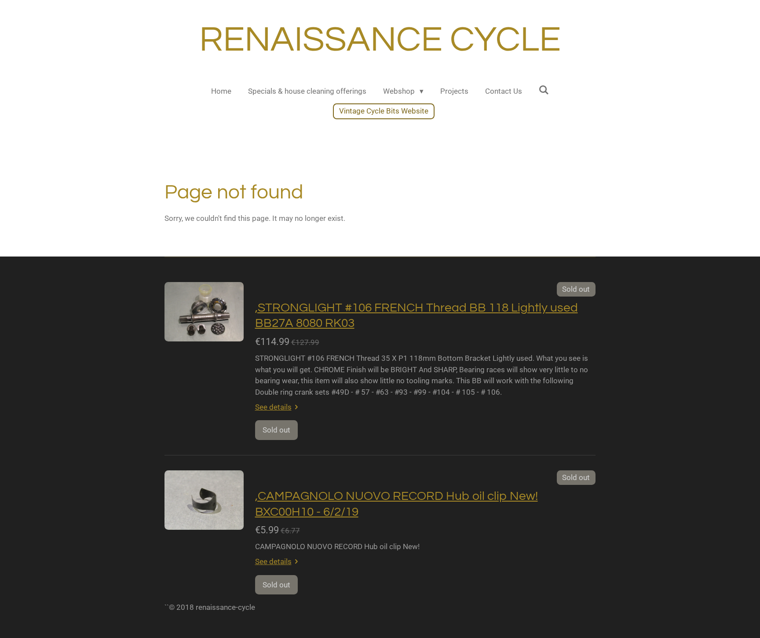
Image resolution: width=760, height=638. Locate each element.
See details (273, 407)
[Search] (544, 90)
